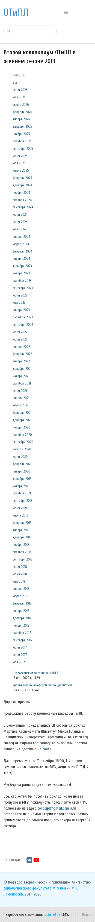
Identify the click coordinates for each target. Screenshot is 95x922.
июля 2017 (20, 647)
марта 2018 (20, 596)
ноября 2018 (21, 545)
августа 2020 (22, 449)
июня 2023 (20, 295)
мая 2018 (19, 581)
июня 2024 (20, 222)
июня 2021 (20, 391)
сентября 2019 (22, 501)
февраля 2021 (22, 413)
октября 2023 (22, 281)
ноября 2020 (21, 427)
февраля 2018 (22, 603)
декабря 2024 (22, 185)
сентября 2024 (23, 207)
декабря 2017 (22, 618)
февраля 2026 (22, 112)
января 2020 (21, 471)
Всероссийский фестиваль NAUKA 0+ (38, 673)
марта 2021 (20, 405)
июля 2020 (20, 457)
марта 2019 (20, 515)
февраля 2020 (22, 464)
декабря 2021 (22, 369)
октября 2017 (22, 633)
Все (15, 82)
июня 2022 (20, 339)
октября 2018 (22, 552)
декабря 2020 (22, 420)
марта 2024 (21, 244)
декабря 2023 (22, 266)
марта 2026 (21, 105)
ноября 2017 (21, 625)
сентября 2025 (23, 149)
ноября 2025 (21, 134)
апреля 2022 (21, 347)
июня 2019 (20, 508)
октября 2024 (22, 200)
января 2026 (21, 119)
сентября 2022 (23, 325)
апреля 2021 (21, 398)
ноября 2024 (21, 193)
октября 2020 (22, 435)
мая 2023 (19, 302)
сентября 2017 (23, 640)
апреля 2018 (21, 589)
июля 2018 (20, 567)
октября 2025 (22, 141)
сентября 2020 (23, 442)
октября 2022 (23, 317)
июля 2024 (20, 214)
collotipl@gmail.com (53, 808)
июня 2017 (20, 655)
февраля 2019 (22, 523)
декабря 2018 (22, 537)
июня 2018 (20, 574)
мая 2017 (19, 662)
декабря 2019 (22, 479)
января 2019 (21, 530)
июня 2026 (20, 90)
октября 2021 (22, 383)
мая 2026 (19, 97)
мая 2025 (19, 163)
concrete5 (52, 914)
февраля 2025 (22, 178)
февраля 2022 (22, 354)
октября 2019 (22, 493)
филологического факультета (27, 888)
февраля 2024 (22, 251)
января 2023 (21, 310)
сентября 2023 (23, 288)
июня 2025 (20, 156)
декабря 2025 (22, 126)
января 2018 (21, 611)
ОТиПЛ (16, 13)
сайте (46, 749)
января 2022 (21, 361)
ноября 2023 (21, 273)
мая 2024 (19, 229)
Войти (87, 914)
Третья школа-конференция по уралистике (43, 685)
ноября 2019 (21, 486)
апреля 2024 (21, 237)
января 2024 (21, 258)
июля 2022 (20, 332)
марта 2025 (21, 170)
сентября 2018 (23, 559)
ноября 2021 (21, 376)
